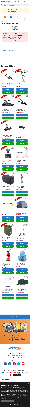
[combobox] (26, 383)
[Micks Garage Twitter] (19, 364)
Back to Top (15, 316)
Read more (3, 398)
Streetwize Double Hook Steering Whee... (8, 212)
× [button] (28, 383)
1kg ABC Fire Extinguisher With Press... (6, 264)
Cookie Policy (11, 395)
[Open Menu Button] (27, 1)
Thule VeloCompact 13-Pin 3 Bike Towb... (7, 135)
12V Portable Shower (21, 238)
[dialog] (15, 394)
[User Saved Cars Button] (18, 1)
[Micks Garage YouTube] (24, 364)
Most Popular (5, 379)
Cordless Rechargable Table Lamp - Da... (7, 290)
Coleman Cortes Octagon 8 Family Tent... (22, 212)
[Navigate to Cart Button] (24, 1)
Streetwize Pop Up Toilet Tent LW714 (20, 264)
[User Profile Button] (21, 1)
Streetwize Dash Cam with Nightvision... (7, 161)
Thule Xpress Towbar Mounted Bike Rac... (21, 84)
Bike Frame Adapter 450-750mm (21, 161)
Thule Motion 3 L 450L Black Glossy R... (21, 135)
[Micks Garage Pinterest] (15, 364)
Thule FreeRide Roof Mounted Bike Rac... (7, 110)
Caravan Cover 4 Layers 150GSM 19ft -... (21, 290)
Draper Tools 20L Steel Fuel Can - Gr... (7, 238)
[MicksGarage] (5, 2)
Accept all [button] (7, 401)
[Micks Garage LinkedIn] (10, 364)
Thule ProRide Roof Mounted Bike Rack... (7, 84)
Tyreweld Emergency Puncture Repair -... (21, 187)
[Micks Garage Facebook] (6, 364)
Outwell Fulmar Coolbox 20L (8, 187)
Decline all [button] (22, 401)
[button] (15, 404)
